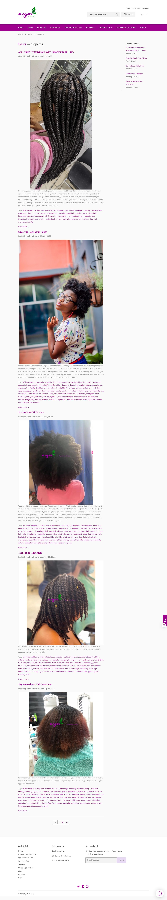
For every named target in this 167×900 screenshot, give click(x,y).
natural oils (87, 399)
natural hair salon (74, 399)
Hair (54, 388)
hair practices (73, 216)
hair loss (68, 391)
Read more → (23, 226)
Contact (21, 874)
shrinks (21, 671)
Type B (96, 671)
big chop (73, 382)
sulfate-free (46, 671)
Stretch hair (30, 671)
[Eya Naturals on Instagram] (87, 887)
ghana (70, 660)
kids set (46, 397)
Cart (130, 14)
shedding (84, 668)
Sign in (129, 8)
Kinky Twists (83, 537)
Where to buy (105, 28)
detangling (74, 385)
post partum (45, 668)
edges (34, 213)
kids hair (38, 397)
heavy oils (30, 397)
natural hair (79, 397)
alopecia (48, 210)
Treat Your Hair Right (30, 552)
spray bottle (23, 803)
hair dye (38, 663)
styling (38, 671)
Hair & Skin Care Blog (65, 388)
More (142, 28)
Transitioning (81, 671)
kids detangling (43, 537)
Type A (90, 671)
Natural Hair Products (27, 854)
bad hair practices (60, 210)
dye (36, 528)
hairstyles (46, 219)
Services (90, 28)
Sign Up (121, 860)
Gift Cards (55, 28)
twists (30, 222)
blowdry (89, 382)
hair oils (84, 391)
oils (19, 402)
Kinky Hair (93, 219)
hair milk (77, 391)
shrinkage (92, 668)
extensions (41, 213)
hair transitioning (46, 394)
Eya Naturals (29, 894)
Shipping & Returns (126, 28)
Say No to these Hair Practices (35, 684)
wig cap (45, 806)
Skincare (41, 28)
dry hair (82, 385)
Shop (30, 28)
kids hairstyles (64, 537)
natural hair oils (41, 399)
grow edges (88, 213)
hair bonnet (79, 388)
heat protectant (92, 394)
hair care (30, 216)
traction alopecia (65, 543)
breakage (78, 210)
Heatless (21, 397)
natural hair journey (26, 399)
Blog (20, 878)
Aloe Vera (40, 210)
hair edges (39, 216)
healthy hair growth (70, 219)
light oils (53, 397)
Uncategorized (24, 674)
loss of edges (67, 397)
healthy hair (56, 219)
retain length (74, 668)
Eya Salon (62, 213)
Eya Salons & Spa (25, 858)
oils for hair (52, 543)
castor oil (97, 382)
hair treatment (36, 219)
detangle (65, 385)
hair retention (51, 534)
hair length (60, 391)
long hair (54, 666)
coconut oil (22, 385)
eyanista (21, 388)
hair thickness (32, 394)
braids (71, 210)
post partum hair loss (31, 402)
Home (20, 28)
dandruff (44, 385)
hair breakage (91, 388)
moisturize (22, 222)
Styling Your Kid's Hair (31, 412)
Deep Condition (24, 213)
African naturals (29, 210)
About (20, 871)
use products (36, 806)
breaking (86, 210)
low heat (92, 537)
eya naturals (52, 213)
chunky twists (74, 525)
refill (73, 800)
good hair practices (74, 213)
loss (60, 397)
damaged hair (97, 210)
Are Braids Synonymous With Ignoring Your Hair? (46, 51)
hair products (85, 216)
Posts (30, 34)
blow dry (81, 382)
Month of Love (74, 666)
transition (71, 671)
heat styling (83, 219)
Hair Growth (49, 216)
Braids (49, 525)
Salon (89, 800)
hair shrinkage (87, 663)
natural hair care (91, 397)
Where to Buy (23, 861)
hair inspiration (60, 216)
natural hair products (57, 399)
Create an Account (142, 8)
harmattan (47, 797)
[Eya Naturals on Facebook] (83, 887)
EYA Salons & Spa (73, 28)
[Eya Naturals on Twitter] (78, 887)
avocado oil (49, 382)
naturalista (97, 399)
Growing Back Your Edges (32, 231)
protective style (64, 800)
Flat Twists (30, 388)
